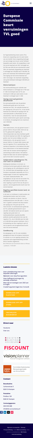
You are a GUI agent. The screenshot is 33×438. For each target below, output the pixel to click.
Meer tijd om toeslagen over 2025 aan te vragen (15, 283)
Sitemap (23, 427)
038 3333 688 (7, 406)
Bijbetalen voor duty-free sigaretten (15, 276)
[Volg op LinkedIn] (5, 412)
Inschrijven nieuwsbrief (11, 314)
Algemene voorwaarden (13, 427)
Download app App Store (14, 304)
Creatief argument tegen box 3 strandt (16, 287)
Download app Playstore (12, 294)
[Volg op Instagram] (12, 412)
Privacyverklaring (8, 429)
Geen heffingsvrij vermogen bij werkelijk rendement (13, 279)
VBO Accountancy (21, 429)
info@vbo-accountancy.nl (11, 409)
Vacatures (6, 328)
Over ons (6, 331)
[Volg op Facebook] (1, 412)
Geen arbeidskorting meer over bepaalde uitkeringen (13, 272)
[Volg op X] (8, 412)
